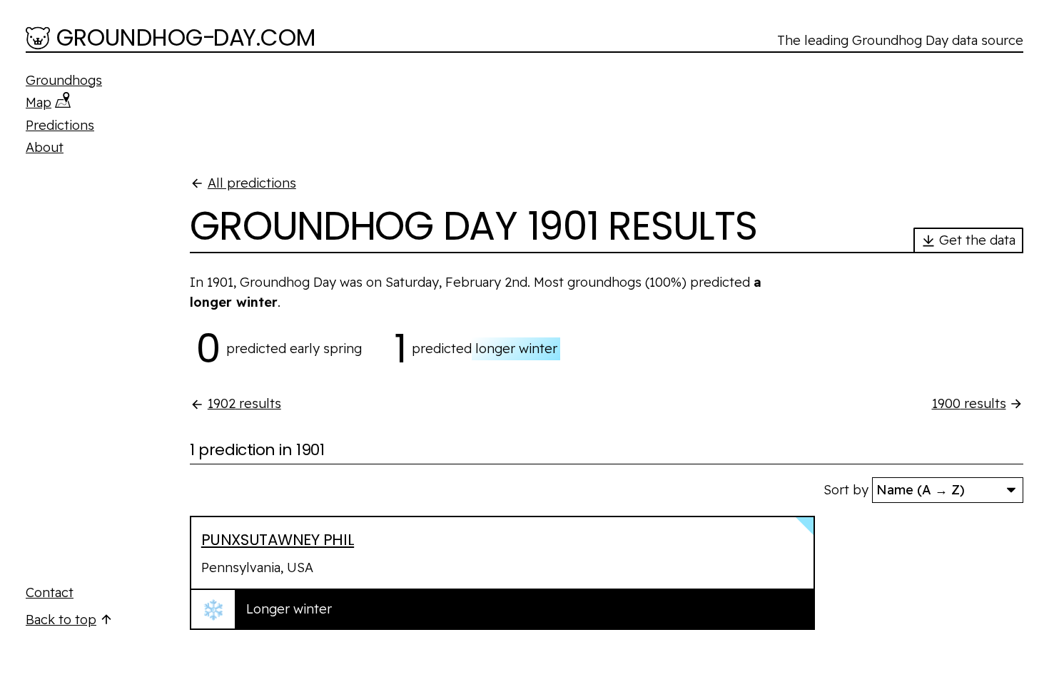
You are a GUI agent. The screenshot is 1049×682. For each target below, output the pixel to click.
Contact (50, 592)
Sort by (846, 490)
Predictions (60, 125)
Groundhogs (64, 80)
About (45, 147)
